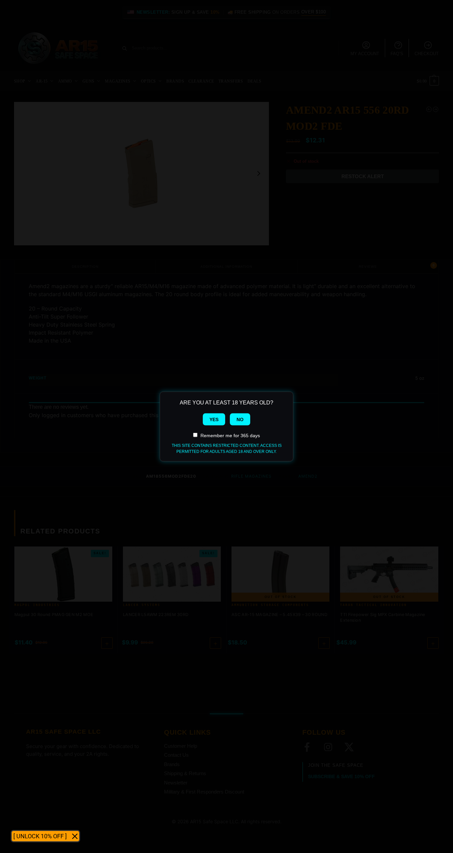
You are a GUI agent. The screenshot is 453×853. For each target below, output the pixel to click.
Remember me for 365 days (230, 435)
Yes (213, 419)
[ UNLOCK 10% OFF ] (40, 836)
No (240, 419)
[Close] (75, 836)
